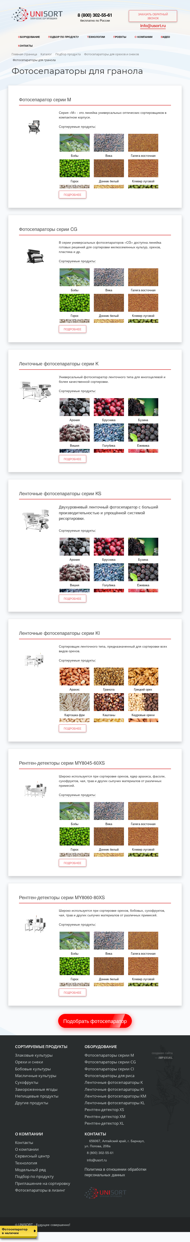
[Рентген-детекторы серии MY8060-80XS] (35, 924)
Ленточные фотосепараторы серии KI (59, 632)
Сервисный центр (32, 1156)
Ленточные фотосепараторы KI (114, 1089)
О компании (27, 1149)
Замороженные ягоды (36, 1089)
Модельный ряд (30, 1169)
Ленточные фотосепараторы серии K (58, 363)
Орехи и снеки (29, 1062)
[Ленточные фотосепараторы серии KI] (35, 660)
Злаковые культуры (34, 1055)
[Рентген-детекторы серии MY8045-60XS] (35, 790)
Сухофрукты (26, 1082)
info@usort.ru (153, 26)
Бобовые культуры (33, 1069)
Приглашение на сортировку (42, 1183)
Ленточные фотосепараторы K (114, 1082)
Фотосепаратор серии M (45, 99)
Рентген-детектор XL (104, 1123)
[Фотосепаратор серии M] (35, 126)
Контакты (24, 1142)
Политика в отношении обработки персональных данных (115, 1171)
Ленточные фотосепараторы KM (115, 1096)
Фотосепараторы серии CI (109, 1069)
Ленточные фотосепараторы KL (115, 1102)
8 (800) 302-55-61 (95, 14)
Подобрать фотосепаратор (95, 1020)
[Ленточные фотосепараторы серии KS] (35, 520)
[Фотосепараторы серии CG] (35, 256)
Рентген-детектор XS (104, 1109)
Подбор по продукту (34, 1176)
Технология (26, 1163)
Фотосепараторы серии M (109, 1055)
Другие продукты (31, 1102)
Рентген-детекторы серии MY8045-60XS (62, 762)
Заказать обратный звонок (153, 16)
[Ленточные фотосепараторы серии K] (35, 390)
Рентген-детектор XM (105, 1116)
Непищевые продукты (36, 1096)
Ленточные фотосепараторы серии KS (60, 493)
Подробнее (72, 195)
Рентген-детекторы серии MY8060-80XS (62, 897)
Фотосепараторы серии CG (48, 229)
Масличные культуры (35, 1075)
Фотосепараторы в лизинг (40, 1190)
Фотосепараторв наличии (15, 1231)
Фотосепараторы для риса (109, 1075)
